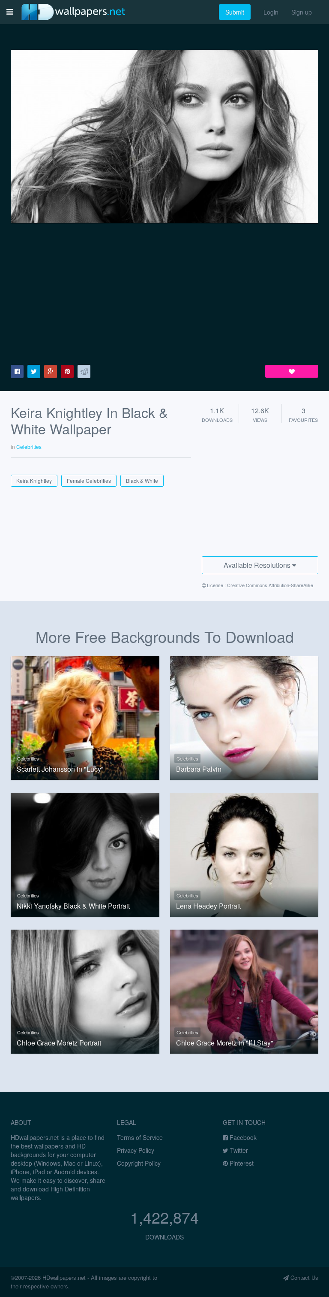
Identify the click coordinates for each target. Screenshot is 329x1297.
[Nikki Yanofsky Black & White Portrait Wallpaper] (85, 853)
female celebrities (89, 480)
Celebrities (28, 758)
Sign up (301, 12)
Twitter (238, 1150)
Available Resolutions (258, 565)
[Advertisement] (164, 294)
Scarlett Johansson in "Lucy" (60, 769)
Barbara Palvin (198, 769)
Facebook (242, 1137)
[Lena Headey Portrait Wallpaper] (244, 853)
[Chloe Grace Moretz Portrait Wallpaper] (85, 990)
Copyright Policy (139, 1163)
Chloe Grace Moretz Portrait (59, 1043)
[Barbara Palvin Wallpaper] (244, 717)
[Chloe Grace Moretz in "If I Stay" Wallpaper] (244, 990)
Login (270, 12)
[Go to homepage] (73, 11)
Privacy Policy (135, 1150)
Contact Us (303, 1277)
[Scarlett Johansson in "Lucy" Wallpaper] (85, 717)
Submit (234, 12)
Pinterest (241, 1163)
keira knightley (34, 480)
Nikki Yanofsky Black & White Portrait (73, 906)
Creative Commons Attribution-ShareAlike (270, 585)
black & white (142, 480)
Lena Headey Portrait (208, 906)
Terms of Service (140, 1137)
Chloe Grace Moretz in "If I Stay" (224, 1043)
